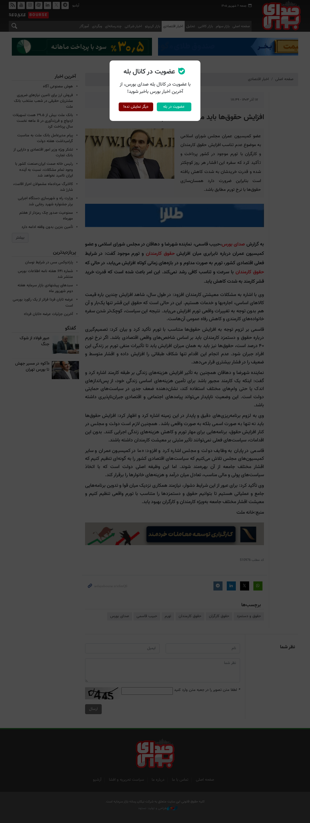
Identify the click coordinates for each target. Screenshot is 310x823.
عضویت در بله (174, 107)
